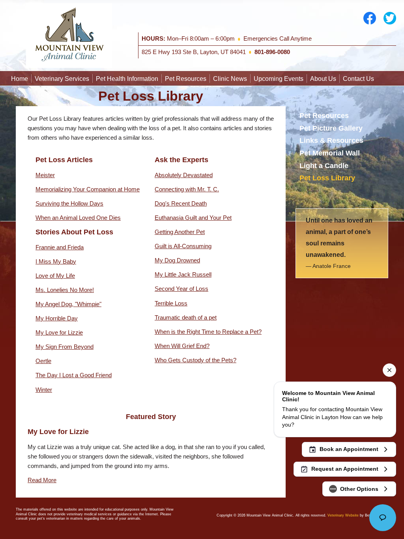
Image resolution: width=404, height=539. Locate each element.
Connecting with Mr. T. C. (187, 189)
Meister (45, 175)
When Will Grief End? (182, 345)
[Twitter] (389, 17)
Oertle (43, 360)
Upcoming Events (278, 78)
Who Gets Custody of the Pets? (195, 360)
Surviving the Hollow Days (69, 203)
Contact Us (358, 78)
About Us (323, 78)
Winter (44, 389)
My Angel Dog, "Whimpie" (68, 304)
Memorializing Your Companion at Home (88, 189)
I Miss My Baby (56, 261)
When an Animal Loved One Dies (78, 217)
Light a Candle (323, 166)
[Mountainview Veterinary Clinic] (69, 35)
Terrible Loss (171, 303)
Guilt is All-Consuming (183, 246)
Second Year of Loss (181, 288)
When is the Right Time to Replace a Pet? (208, 331)
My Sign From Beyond (65, 346)
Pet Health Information (127, 78)
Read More (42, 480)
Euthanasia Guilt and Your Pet (193, 217)
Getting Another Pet (180, 231)
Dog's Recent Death (181, 203)
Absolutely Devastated (184, 175)
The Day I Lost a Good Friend (74, 375)
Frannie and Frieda (60, 247)
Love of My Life (55, 275)
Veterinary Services (62, 78)
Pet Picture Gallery (331, 128)
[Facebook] (369, 17)
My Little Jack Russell (183, 274)
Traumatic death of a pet (186, 317)
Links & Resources (331, 140)
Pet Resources (185, 78)
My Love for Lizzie (59, 332)
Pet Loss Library (327, 178)
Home (19, 78)
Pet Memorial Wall (329, 153)
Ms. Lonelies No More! (65, 289)
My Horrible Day (57, 318)
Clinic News (230, 78)
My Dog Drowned (177, 260)
